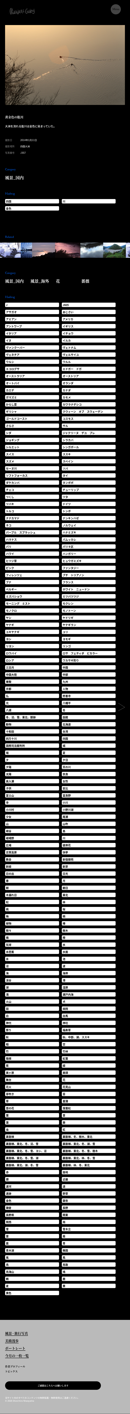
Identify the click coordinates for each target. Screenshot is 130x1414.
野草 (65, 1193)
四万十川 (11, 738)
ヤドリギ (68, 618)
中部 (65, 674)
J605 (66, 305)
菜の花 (10, 1108)
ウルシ (10, 362)
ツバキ (10, 504)
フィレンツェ (14, 575)
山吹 (65, 824)
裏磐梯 (10, 1137)
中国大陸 (11, 674)
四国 (8, 201)
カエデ (10, 390)
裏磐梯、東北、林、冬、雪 (79, 1158)
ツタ (65, 497)
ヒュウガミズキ (72, 561)
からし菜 (11, 404)
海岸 (65, 973)
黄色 (8, 1293)
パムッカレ (69, 539)
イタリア (11, 333)
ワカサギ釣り (71, 660)
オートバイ (12, 383)
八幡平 (67, 703)
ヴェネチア (12, 355)
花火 (8, 1087)
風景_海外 (39, 281)
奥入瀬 (10, 781)
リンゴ (67, 646)
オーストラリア (15, 376)
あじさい (68, 312)
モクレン (68, 603)
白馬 (65, 1016)
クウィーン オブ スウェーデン (83, 411)
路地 (65, 1172)
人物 (65, 689)
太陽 (8, 774)
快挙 (65, 852)
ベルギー (11, 589)
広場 (8, 845)
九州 (65, 682)
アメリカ (68, 319)
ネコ (8, 525)
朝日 (65, 888)
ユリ (65, 632)
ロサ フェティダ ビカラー (80, 653)
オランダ (68, 383)
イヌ (8, 340)
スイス (10, 454)
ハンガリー (69, 554)
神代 (8, 1023)
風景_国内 (14, 177)
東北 (65, 895)
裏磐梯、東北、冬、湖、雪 (79, 1144)
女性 (65, 781)
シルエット (12, 447)
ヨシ (8, 639)
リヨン (10, 646)
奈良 (65, 774)
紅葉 (65, 1058)
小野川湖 (68, 810)
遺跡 (8, 1193)
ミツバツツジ (71, 596)
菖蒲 (65, 1101)
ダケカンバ (12, 483)
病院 (65, 1009)
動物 (8, 724)
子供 (8, 788)
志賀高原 (11, 852)
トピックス (11, 1371)
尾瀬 (65, 817)
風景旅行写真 (16, 1334)
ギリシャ (11, 411)
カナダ (67, 390)
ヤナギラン (69, 625)
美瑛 (65, 1073)
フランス (68, 582)
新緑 (8, 866)
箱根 (8, 1058)
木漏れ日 (11, 895)
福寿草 (67, 1030)
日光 (65, 874)
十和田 (10, 731)
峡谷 (8, 831)
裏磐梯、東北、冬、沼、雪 (22, 1144)
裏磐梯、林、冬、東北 (76, 1165)
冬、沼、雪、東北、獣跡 (21, 717)
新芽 (65, 866)
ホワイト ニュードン (76, 589)
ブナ (8, 582)
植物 (8, 923)
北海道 (67, 724)
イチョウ (68, 333)
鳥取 (65, 1265)
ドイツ (67, 504)
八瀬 (8, 710)
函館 (65, 717)
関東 (65, 1215)
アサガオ (11, 312)
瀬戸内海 (68, 994)
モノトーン (69, 610)
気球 (8, 945)
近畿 (65, 1179)
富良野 (67, 795)
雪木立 (67, 1229)
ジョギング (12, 440)
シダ (8, 433)
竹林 (65, 1051)
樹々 (8, 930)
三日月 (10, 667)
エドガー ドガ (72, 369)
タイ (65, 475)
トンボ (67, 511)
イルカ (67, 340)
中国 (65, 667)
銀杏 (65, 1201)
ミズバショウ (14, 596)
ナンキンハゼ (71, 518)
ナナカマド (12, 518)
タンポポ (68, 483)
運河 (8, 1186)
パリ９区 (68, 547)
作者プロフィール (15, 1366)
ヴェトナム (69, 347)
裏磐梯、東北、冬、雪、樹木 (80, 1151)
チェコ (10, 490)
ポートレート (15, 1349)
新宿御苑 (68, 859)
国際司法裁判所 (15, 746)
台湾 (65, 731)
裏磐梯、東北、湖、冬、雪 (22, 1165)
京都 (8, 689)
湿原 (65, 987)
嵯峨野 (10, 838)
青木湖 (10, 1250)
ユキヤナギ (12, 632)
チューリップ (71, 490)
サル (65, 426)
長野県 (10, 1215)
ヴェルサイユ (71, 355)
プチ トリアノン (73, 575)
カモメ (67, 397)
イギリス (68, 326)
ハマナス (11, 539)
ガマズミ (11, 397)
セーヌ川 (11, 468)
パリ (8, 547)
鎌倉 (8, 1208)
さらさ (10, 426)
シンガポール (71, 447)
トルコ (10, 511)
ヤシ (8, 618)
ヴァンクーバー (15, 347)
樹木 (65, 930)
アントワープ (14, 326)
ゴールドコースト (16, 419)
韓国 (65, 1250)
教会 (8, 859)
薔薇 (85, 281)
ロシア (10, 660)
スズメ (10, 461)
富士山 (10, 795)
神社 (65, 1023)
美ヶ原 (10, 1073)
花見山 (67, 1087)
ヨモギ (67, 639)
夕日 (65, 760)
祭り (8, 1030)
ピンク (10, 568)
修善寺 (67, 696)
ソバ (65, 468)
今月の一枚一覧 (17, 1356)
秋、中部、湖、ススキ (76, 1037)
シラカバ (68, 440)
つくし (10, 497)
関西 (8, 1222)
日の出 (10, 874)
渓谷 (8, 980)
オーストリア (71, 376)
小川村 (10, 810)
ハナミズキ (69, 532)
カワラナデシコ (72, 404)
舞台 (8, 1080)
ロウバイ (11, 653)
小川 (65, 802)
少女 (8, 817)
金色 (8, 208)
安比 (65, 788)
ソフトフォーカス (17, 475)
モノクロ (11, 610)
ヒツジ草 (11, 561)
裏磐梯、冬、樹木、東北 (77, 1137)
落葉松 (67, 1108)
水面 (65, 952)
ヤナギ (10, 625)
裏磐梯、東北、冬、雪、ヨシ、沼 (26, 1151)
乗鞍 (8, 682)
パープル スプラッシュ (21, 532)
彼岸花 (67, 845)
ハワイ (10, 554)
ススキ (67, 454)
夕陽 (8, 767)
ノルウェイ (69, 525)
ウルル (67, 362)
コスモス (68, 419)
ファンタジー (71, 568)
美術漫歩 (12, 1341)
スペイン (68, 461)
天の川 (67, 767)
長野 (65, 1208)
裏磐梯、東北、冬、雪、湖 (22, 1158)
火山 (8, 1001)
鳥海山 (10, 1272)
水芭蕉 (10, 952)
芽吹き (10, 1094)
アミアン (11, 319)
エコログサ (12, 369)
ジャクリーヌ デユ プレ (79, 433)
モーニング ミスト (18, 603)
